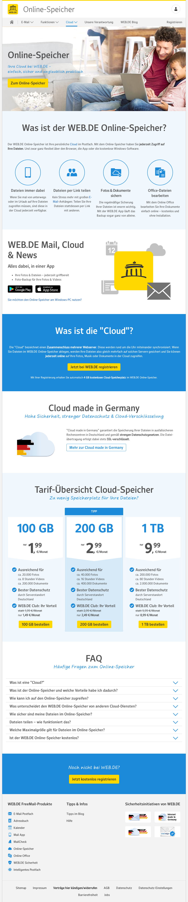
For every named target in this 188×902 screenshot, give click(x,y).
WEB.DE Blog (129, 22)
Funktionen (48, 22)
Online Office (22, 856)
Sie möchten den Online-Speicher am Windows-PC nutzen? (45, 300)
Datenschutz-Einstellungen (155, 888)
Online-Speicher (49, 9)
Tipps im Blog (75, 814)
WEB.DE (13, 9)
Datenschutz (124, 888)
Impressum (40, 888)
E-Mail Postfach (23, 814)
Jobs (107, 895)
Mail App (19, 835)
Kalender (19, 828)
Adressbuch (21, 821)
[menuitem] (12, 22)
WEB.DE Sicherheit (26, 862)
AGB (107, 888)
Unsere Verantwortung (99, 22)
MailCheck (20, 842)
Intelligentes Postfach (27, 869)
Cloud (70, 22)
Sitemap (21, 888)
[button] (175, 9)
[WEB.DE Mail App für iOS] (47, 291)
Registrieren (174, 22)
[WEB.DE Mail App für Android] (20, 291)
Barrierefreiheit (88, 895)
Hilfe (69, 821)
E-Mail (25, 22)
